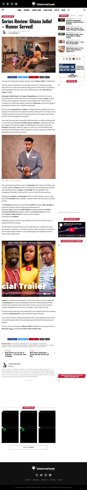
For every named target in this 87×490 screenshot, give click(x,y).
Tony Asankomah (13, 33)
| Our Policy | (35, 480)
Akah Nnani (15, 343)
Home (19, 10)
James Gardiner (33, 345)
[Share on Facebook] (12, 77)
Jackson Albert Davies (20, 345)
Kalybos (51, 345)
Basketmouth (25, 343)
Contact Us (44, 480)
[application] (71, 229)
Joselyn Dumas (43, 345)
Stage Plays (47, 10)
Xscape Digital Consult (65, 487)
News (63, 10)
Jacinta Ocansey (7, 345)
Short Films (36, 10)
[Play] (60, 235)
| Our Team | (53, 480)
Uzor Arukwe (41, 346)
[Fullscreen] (83, 235)
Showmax (26, 346)
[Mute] (80, 235)
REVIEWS (26, 10)
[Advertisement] (28, 393)
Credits (60, 480)
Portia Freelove (16, 346)
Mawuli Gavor (6, 346)
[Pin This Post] (34, 77)
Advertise (27, 480)
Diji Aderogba (34, 343)
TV (68, 10)
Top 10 (56, 10)
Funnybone (43, 343)
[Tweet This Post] (23, 77)
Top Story (33, 346)
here (11, 329)
